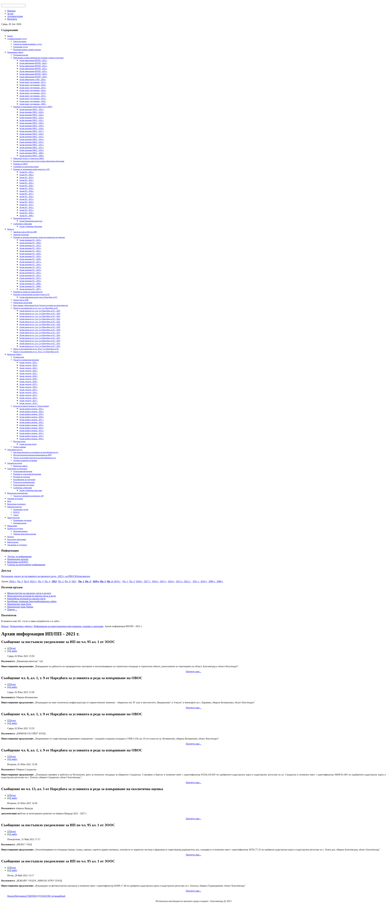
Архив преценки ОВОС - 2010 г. (31, 150)
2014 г (171, 581)
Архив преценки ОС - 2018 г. (30, 259)
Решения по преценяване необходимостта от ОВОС (32, 107)
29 (31, 896)
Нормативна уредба (20, 509)
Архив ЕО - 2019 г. (26, 188)
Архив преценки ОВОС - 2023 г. (31, 115)
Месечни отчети (19, 441)
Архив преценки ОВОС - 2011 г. (31, 147)
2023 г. (33, 581)
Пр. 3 (20, 581)
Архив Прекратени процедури (30, 221)
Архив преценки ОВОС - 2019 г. (31, 126)
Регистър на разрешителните (24, 482)
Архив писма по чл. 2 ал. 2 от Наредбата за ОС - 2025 (39, 311)
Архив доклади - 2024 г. (28, 365)
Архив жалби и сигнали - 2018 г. (31, 417)
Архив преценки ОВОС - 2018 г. (31, 128)
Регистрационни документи (23, 485)
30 (34, 896)
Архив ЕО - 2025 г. (26, 172)
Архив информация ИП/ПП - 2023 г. (33, 66)
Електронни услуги (20, 47)
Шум (9, 501)
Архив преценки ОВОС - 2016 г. (31, 134)
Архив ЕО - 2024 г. (26, 175)
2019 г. (117, 581)
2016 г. (155, 581)
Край (62, 896)
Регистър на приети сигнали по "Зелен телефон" (31, 406)
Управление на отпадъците (17, 469)
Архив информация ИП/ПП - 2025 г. (33, 60)
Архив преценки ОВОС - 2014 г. (31, 139)
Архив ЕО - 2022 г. (26, 180)
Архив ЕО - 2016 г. (26, 196)
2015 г (163, 581)
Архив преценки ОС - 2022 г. (30, 248)
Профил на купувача (15, 528)
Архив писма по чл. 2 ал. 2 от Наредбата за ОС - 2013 (39, 343)
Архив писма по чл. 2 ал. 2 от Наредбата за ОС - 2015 (39, 338)
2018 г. (139, 581)
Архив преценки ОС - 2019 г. (30, 256)
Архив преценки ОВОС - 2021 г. (31, 120)
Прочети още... (193, 671)
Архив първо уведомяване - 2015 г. (32, 88)
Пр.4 (26, 581)
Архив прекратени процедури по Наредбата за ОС (38, 297)
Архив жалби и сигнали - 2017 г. (31, 420)
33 (41, 896)
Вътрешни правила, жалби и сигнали (27, 50)
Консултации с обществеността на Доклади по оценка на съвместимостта (40, 305)
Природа (10, 229)
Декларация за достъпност (17, 545)
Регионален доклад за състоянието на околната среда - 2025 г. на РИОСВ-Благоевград (45, 576)
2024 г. (12, 581)
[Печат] (11, 648)
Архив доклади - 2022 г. (28, 371)
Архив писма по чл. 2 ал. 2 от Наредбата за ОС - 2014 (39, 341)
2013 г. (179, 581)
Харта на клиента (19, 41)
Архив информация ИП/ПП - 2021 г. (33, 71)
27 (27, 896)
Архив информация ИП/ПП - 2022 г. (33, 69)
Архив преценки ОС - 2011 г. (30, 278)
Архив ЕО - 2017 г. (26, 194)
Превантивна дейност (15, 52)
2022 (54, 581)
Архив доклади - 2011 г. (28, 401)
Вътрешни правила (20, 531)
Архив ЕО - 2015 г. (26, 199)
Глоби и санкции (19, 447)
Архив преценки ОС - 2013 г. (30, 273)
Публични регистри (20, 55)
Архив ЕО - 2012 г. (26, 207)
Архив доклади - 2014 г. (28, 392)
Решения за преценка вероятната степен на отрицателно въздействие (39, 237)
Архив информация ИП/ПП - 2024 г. (33, 63)
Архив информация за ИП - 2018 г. (32, 79)
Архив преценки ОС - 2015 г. (30, 267)
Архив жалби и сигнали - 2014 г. (31, 428)
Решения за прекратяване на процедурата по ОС (31, 294)
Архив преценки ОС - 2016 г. (30, 265)
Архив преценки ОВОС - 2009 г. (31, 153)
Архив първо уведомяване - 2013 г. (32, 93)
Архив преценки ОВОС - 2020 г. (31, 123)
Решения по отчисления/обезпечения (27, 474)
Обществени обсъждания (22, 303)
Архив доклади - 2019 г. (28, 379)
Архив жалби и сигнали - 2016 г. (31, 422)
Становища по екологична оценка (26, 167)
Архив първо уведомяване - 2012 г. (32, 99)
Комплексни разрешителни (17, 493)
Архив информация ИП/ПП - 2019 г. (33, 77)
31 (36, 896)
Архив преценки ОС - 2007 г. (30, 289)
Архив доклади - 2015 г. (28, 390)
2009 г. (211, 581)
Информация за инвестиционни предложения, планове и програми (38, 58)
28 (29, 896)
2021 (74, 581)
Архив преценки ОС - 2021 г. (30, 251)
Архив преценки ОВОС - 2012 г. (31, 145)
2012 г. (187, 581)
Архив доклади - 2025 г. (28, 362)
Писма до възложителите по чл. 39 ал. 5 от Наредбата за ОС (36, 349)
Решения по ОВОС (20, 164)
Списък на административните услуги (27, 44)
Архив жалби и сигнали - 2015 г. (31, 425)
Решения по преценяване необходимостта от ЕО (31, 169)
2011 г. (196, 581)
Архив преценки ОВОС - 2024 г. (31, 112)
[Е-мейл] (12, 651)
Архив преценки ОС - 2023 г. (30, 245)
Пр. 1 (81, 581)
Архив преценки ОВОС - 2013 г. (31, 142)
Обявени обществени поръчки (24, 534)
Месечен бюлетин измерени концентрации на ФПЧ (32, 455)
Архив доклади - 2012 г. (28, 398)
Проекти (10, 537)
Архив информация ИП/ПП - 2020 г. (33, 74)
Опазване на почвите (15, 499)
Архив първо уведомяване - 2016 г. (32, 85)
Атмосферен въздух (14, 450)
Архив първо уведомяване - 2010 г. (32, 101)
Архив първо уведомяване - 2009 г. (32, 104)
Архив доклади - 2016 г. (28, 387)
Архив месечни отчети (27, 444)
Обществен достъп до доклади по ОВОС (28, 158)
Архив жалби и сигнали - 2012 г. (31, 433)
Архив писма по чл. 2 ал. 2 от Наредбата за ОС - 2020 (39, 324)
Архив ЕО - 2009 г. (26, 216)
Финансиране (12, 526)
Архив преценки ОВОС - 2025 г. (31, 109)
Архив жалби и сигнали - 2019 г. (31, 414)
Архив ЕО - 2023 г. (26, 177)
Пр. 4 (47, 581)
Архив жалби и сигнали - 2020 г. (31, 411)
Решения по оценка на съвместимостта (27, 292)
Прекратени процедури (22, 218)
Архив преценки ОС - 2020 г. (30, 254)
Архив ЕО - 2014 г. (26, 202)
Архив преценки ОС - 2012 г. (30, 275)
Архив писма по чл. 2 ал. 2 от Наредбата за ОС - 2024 (39, 314)
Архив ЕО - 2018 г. (26, 191)
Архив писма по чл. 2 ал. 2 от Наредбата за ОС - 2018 (39, 330)
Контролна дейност (14, 354)
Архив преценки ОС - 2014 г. (30, 270)
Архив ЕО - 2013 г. (26, 205)
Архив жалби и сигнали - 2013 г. (31, 431)
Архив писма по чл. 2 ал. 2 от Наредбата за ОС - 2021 (39, 322)
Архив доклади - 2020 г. (28, 376)
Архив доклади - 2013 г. (28, 395)
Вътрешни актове (19, 523)
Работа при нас (12, 542)
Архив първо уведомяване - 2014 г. (32, 90)
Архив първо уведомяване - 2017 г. (32, 82)
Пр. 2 (60, 581)
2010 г (203, 581)
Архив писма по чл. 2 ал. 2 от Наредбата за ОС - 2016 (39, 335)
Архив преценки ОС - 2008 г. (30, 286)
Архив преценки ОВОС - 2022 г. (31, 118)
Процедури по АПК (20, 300)
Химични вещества (14, 507)
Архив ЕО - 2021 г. (26, 183)
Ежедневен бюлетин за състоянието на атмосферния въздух (35, 452)
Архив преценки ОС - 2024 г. (30, 243)
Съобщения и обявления (22, 224)
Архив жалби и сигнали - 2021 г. (31, 409)
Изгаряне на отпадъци (21, 477)
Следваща (55, 896)
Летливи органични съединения (25, 460)
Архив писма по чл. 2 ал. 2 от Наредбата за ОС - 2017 (39, 333)
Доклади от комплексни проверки (26, 360)
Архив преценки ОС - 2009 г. (30, 284)
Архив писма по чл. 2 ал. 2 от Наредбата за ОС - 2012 (39, 346)
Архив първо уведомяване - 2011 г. (32, 96)
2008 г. (219, 581)
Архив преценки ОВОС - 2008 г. (31, 156)
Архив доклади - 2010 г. (28, 403)
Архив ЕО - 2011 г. (26, 210)
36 (48, 896)
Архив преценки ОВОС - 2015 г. (31, 137)
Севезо (16, 515)
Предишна (20, 896)
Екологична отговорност (16, 504)
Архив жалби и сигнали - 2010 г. (31, 439)
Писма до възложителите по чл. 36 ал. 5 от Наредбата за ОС (36, 352)
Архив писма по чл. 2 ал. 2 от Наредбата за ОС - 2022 (39, 319)
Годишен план (18, 357)
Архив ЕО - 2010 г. (26, 213)
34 (43, 896)
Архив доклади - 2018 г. (28, 382)
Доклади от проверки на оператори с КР (28, 496)
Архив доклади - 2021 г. (28, 373)
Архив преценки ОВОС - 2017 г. (31, 131)
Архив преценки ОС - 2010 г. (30, 281)
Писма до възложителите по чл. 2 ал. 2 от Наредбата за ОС (35, 308)
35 (46, 896)
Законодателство (13, 518)
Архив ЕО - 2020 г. (26, 186)
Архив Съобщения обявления (30, 226)
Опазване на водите (14, 463)
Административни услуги (17, 39)
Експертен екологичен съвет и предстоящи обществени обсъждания (38, 161)
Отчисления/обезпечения (22, 471)
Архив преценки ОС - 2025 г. (30, 240)
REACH (16, 512)
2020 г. (96, 581)
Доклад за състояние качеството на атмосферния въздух (34, 458)
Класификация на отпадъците (24, 480)
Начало (10, 36)
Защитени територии (21, 235)
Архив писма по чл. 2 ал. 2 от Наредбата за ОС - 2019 (39, 327)
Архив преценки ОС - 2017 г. (30, 262)
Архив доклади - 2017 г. (28, 384)
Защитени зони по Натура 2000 (25, 232)
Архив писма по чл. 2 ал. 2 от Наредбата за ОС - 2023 (39, 316)
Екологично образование (16, 539)
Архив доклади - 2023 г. (28, 368)
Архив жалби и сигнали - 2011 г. (31, 436)
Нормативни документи (22, 520)
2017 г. (147, 581)
